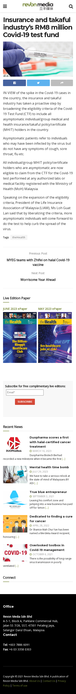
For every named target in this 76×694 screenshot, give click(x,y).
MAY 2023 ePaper (50, 309)
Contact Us (49, 681)
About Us (34, 681)
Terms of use (19, 685)
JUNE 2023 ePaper (15, 309)
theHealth (18, 237)
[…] (63, 459)
